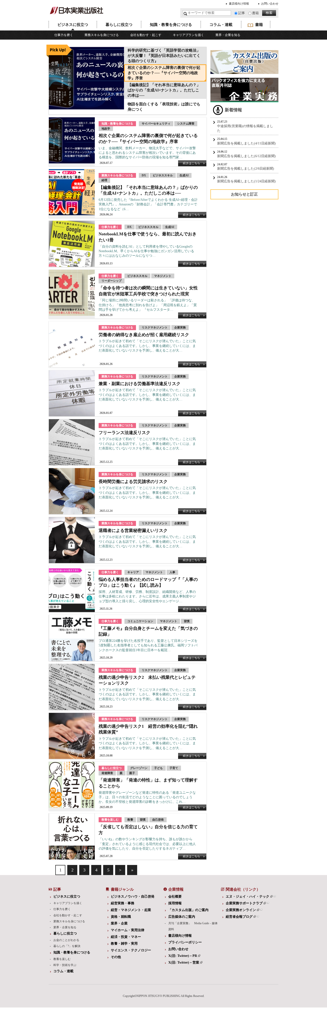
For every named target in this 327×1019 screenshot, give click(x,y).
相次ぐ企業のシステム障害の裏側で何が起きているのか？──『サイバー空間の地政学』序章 (164, 73)
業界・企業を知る (227, 35)
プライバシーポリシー (185, 942)
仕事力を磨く (63, 35)
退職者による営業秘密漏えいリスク (133, 530)
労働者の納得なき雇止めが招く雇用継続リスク (144, 334)
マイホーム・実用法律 (127, 930)
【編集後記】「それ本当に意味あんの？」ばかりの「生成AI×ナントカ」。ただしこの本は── (164, 90)
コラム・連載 (220, 25)
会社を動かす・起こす (145, 35)
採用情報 (175, 903)
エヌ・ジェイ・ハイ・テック (247, 896)
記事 (241, 13)
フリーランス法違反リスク (124, 432)
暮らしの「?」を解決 (66, 946)
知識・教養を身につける (171, 25)
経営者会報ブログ (239, 916)
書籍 (255, 13)
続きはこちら (191, 163)
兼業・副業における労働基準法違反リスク (139, 383)
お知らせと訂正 (244, 194)
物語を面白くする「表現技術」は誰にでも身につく (164, 106)
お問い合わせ (269, 3)
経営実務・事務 (122, 903)
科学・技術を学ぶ (64, 965)
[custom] (244, 71)
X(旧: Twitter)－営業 (183, 962)
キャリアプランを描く (188, 35)
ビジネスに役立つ (72, 25)
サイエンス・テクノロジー (131, 950)
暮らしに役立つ (119, 25)
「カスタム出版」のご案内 (188, 910)
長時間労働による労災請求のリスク (133, 481)
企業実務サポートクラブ (244, 903)
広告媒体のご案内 (181, 916)
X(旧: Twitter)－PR (182, 956)
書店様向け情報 (239, 3)
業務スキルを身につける (102, 35)
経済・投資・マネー (126, 937)
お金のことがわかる (66, 940)
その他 (116, 957)
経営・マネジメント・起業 (131, 910)
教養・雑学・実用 (124, 943)
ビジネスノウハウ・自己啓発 (132, 896)
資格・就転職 (121, 916)
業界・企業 (119, 923)
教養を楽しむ (62, 959)
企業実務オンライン (241, 910)
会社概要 (175, 896)
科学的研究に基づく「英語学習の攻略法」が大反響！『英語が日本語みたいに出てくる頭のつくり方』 (164, 55)
